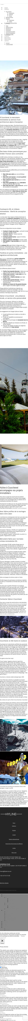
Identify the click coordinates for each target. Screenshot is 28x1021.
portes (21, 145)
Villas (7, 912)
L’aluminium (12, 906)
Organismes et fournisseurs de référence (14, 843)
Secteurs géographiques (14, 839)
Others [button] (1, 1011)
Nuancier (8, 904)
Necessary (4, 967)
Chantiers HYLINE (10, 920)
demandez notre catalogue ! (19, 508)
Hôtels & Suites (10, 913)
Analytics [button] (2, 994)
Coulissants (12, 899)
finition (2, 128)
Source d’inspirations (11, 919)
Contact (14, 835)
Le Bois (11, 907)
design (18, 182)
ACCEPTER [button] (3, 937)
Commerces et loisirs (11, 917)
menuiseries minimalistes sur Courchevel (16, 604)
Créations (14, 826)
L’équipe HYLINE (10, 930)
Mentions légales (4, 883)
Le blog (14, 848)
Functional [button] (2, 977)
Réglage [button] (23, 936)
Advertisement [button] (3, 1003)
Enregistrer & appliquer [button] (5, 1019)
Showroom (5, 922)
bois (21, 247)
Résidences (9, 914)
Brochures (5, 924)
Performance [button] (3, 986)
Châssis (5, 896)
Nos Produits (9, 897)
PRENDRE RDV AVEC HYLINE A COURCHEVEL (13, 613)
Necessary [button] (2, 966)
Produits (14, 830)
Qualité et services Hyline (12, 909)
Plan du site (14, 852)
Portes (10, 902)
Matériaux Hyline (10, 903)
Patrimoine (8, 916)
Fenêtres (11, 900)
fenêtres (4, 258)
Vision (14, 823)
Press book (6, 926)
